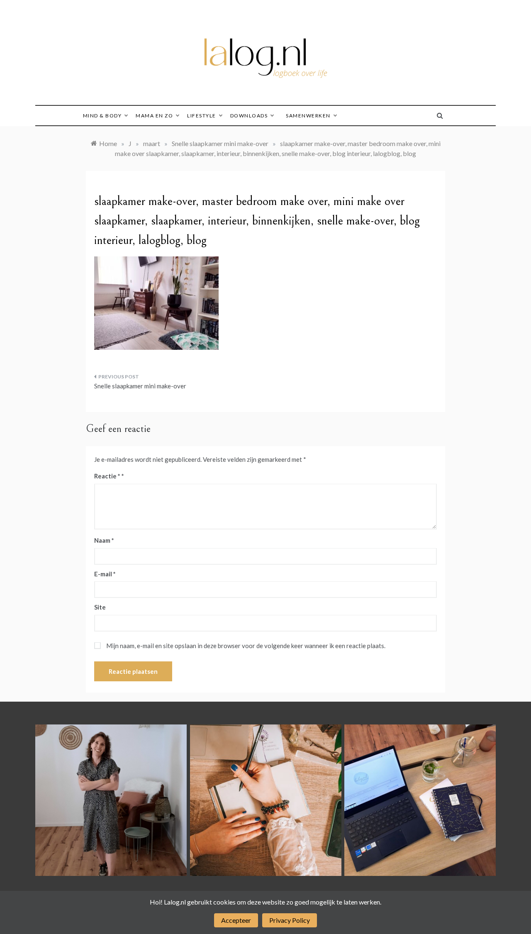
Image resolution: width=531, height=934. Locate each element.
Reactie (107, 476)
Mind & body (102, 115)
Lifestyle (201, 115)
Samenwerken (308, 115)
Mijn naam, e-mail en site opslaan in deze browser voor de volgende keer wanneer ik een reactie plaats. (245, 645)
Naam (104, 540)
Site (100, 607)
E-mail (105, 574)
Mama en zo (154, 115)
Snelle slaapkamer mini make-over (140, 386)
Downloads (249, 115)
